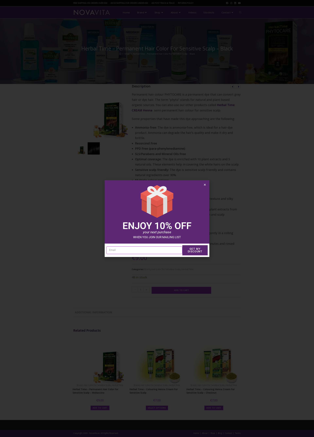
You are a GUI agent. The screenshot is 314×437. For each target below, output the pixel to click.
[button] (205, 184)
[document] (157, 218)
